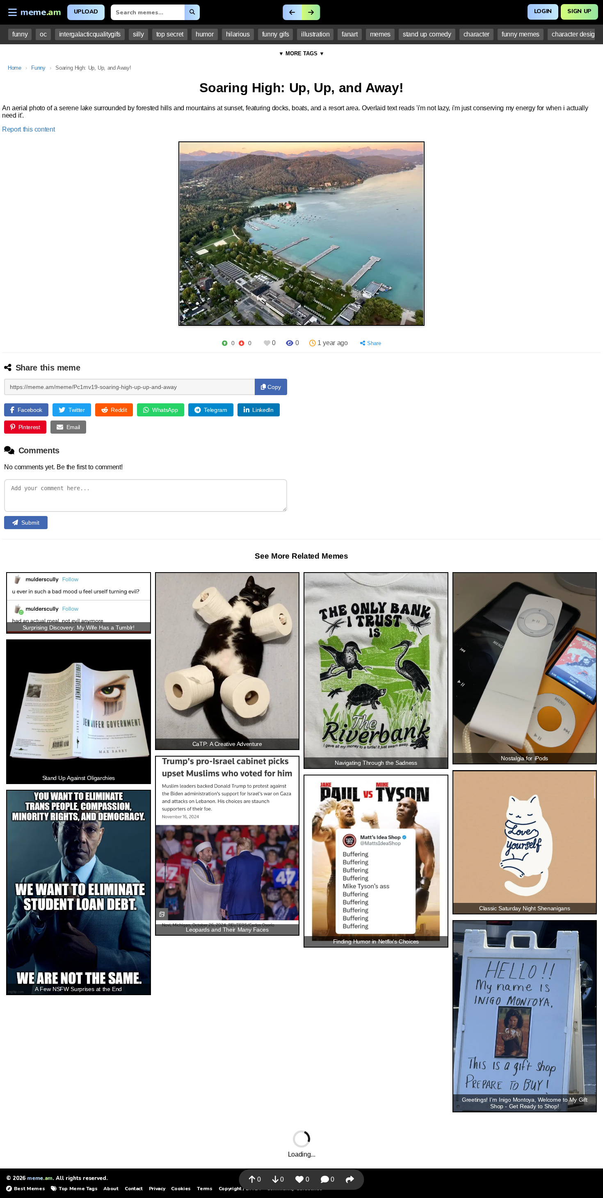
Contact (134, 1188)
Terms (204, 1188)
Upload (86, 12)
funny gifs (275, 34)
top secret (170, 34)
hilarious (238, 34)
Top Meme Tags (78, 1188)
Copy (273, 387)
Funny (38, 68)
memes (380, 34)
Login (543, 11)
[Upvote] (224, 343)
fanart (349, 34)
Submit (30, 522)
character (476, 34)
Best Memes (29, 1188)
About (110, 1188)
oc (43, 34)
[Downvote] (241, 343)
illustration (315, 34)
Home (14, 68)
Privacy (157, 1188)
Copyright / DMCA (239, 1188)
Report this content (28, 129)
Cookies (181, 1188)
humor (204, 34)
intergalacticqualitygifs (90, 34)
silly (138, 34)
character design (575, 34)
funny (19, 34)
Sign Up (579, 11)
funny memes (520, 34)
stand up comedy (427, 34)
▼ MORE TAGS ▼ (301, 53)
